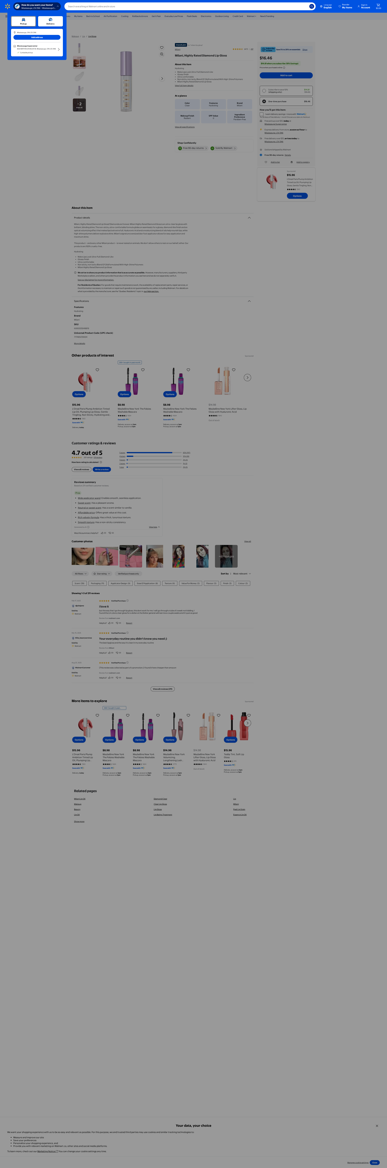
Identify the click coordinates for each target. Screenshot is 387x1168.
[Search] (311, 6)
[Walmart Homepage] (7, 6)
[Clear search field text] (304, 6)
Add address (37, 37)
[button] (345, 6)
